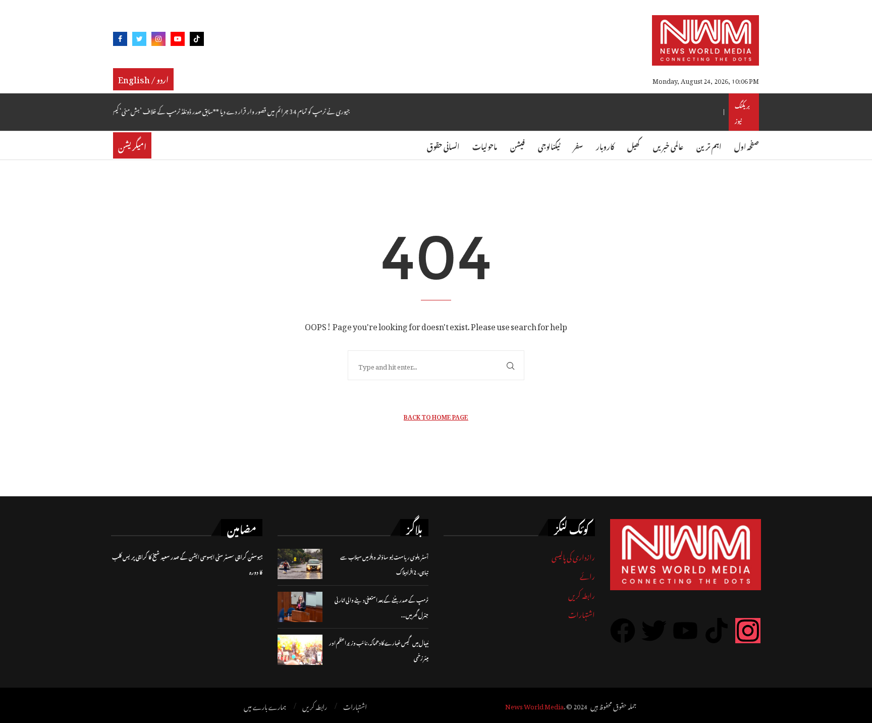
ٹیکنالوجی (549, 145)
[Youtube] (178, 40)
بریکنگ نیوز (742, 112)
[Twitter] (139, 40)
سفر (578, 145)
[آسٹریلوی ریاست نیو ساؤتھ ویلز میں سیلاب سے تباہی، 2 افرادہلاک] (300, 564)
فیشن (517, 145)
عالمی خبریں (668, 145)
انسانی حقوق (443, 145)
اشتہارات (581, 613)
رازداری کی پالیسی (573, 555)
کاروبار (605, 145)
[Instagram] (158, 40)
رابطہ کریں (581, 594)
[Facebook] (120, 40)
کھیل (633, 145)
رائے (587, 575)
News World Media (534, 705)
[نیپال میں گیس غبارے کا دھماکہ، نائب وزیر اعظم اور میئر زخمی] (300, 650)
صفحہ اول (746, 145)
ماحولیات (484, 145)
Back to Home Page (436, 416)
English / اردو (143, 78)
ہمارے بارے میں (265, 706)
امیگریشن (132, 145)
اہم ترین (708, 145)
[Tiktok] (197, 40)
